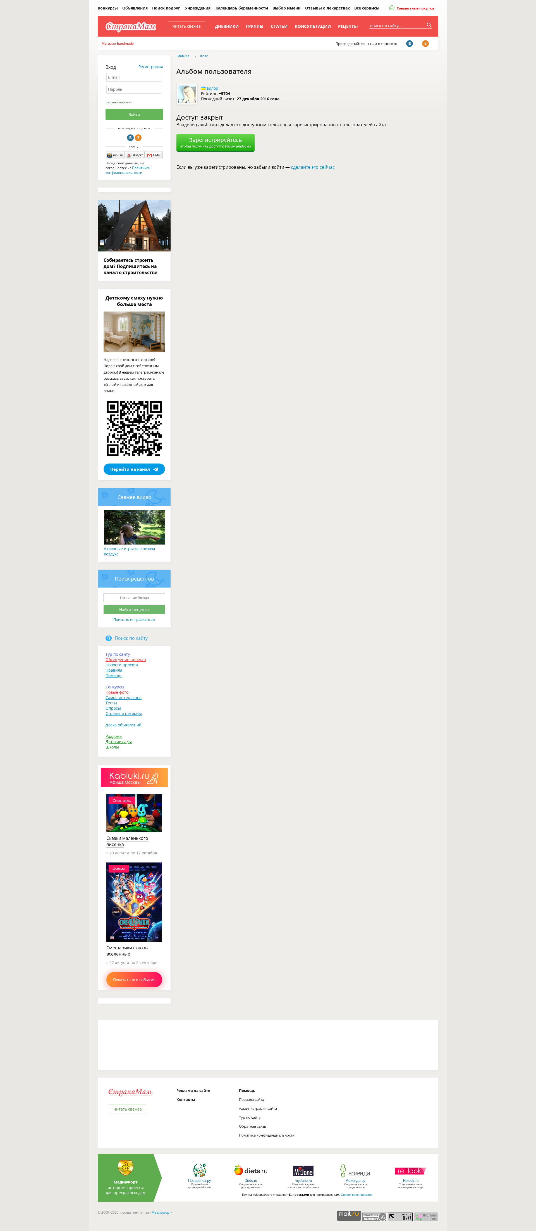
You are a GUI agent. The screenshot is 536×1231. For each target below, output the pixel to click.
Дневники (227, 26)
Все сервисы (366, 8)
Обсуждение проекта (126, 659)
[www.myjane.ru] (303, 1177)
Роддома (114, 736)
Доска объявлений (124, 725)
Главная (183, 56)
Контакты (185, 1099)
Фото (204, 56)
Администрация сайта (258, 1108)
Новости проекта (122, 664)
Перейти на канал (130, 469)
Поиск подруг (166, 8)
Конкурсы (108, 8)
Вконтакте (130, 137)
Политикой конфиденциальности (128, 170)
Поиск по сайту (131, 638)
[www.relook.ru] (410, 1177)
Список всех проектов (356, 1194)
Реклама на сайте (193, 1090)
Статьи (279, 26)
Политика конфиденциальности (267, 1135)
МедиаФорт (126, 1182)
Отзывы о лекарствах (327, 8)
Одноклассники (138, 137)
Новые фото (117, 692)
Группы (255, 26)
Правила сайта (251, 1099)
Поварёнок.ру (199, 1180)
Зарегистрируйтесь (215, 142)
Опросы (113, 708)
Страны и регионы (124, 713)
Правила (114, 670)
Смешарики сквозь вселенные (127, 951)
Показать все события (134, 979)
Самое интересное (124, 697)
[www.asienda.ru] (356, 1177)
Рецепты (348, 26)
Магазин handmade (118, 43)
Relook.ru (410, 1180)
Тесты (111, 702)
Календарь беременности (242, 8)
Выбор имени (286, 8)
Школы (112, 747)
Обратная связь (252, 1126)
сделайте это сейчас (313, 167)
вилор (212, 88)
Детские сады (119, 741)
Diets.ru (251, 1180)
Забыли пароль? (119, 102)
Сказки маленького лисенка (127, 841)
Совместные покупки (415, 8)
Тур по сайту (118, 654)
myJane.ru (303, 1180)
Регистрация (150, 66)
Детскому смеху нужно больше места (134, 300)
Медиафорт (161, 1212)
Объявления (135, 8)
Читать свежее (186, 26)
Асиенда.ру (355, 1180)
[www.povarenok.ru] (199, 1177)
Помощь (113, 675)
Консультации (313, 26)
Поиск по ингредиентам (134, 619)
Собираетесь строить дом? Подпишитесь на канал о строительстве (130, 266)
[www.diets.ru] (251, 1177)
